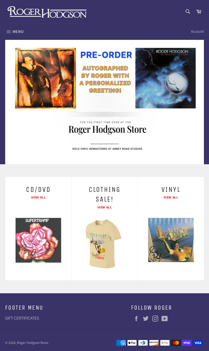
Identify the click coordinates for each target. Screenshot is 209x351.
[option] (104, 102)
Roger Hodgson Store (32, 342)
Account (197, 31)
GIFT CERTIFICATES (22, 318)
